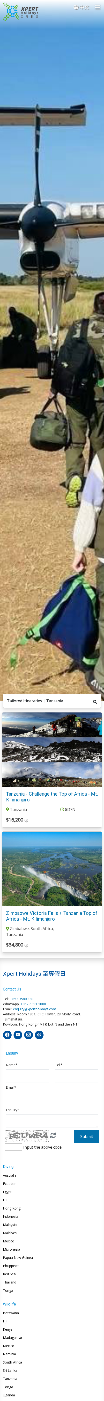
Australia (9, 1175)
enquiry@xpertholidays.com (34, 1009)
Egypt (7, 1192)
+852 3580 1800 (23, 999)
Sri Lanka (10, 1370)
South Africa (12, 1362)
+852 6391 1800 (33, 1004)
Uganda (9, 1395)
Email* (11, 1087)
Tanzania (10, 1378)
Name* (11, 1065)
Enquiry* (12, 1110)
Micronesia (11, 1249)
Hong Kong (12, 1208)
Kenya (8, 1329)
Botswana (11, 1313)
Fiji (5, 1200)
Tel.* (58, 1065)
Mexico (8, 1241)
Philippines (11, 1266)
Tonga (8, 1290)
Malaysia (10, 1224)
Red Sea (9, 1274)
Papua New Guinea (18, 1257)
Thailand (9, 1282)
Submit (86, 1136)
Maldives (10, 1233)
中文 (83, 7)
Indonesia (10, 1216)
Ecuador (9, 1183)
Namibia (9, 1354)
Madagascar (12, 1337)
